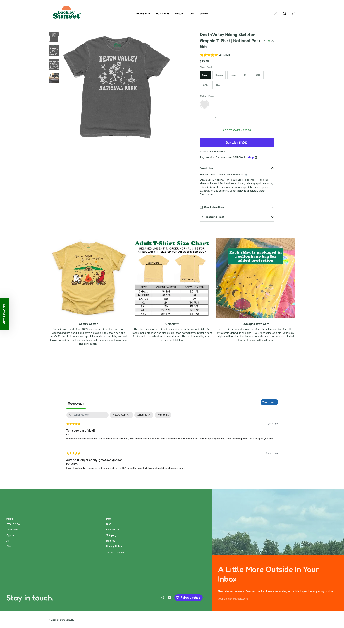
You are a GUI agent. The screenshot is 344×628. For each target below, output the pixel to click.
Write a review (269, 402)
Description (206, 168)
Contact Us (112, 529)
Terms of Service (115, 552)
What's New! (13, 524)
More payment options (212, 151)
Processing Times (214, 216)
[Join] (335, 598)
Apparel (10, 535)
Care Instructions (214, 207)
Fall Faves (12, 529)
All (7, 540)
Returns (110, 540)
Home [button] (9, 518)
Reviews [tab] (76, 403)
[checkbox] (163, 415)
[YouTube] (169, 597)
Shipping (111, 535)
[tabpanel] (172, 443)
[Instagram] (162, 597)
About (9, 546)
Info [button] (108, 518)
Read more (206, 194)
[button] (4, 314)
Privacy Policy (114, 546)
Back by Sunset (59, 619)
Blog (108, 524)
